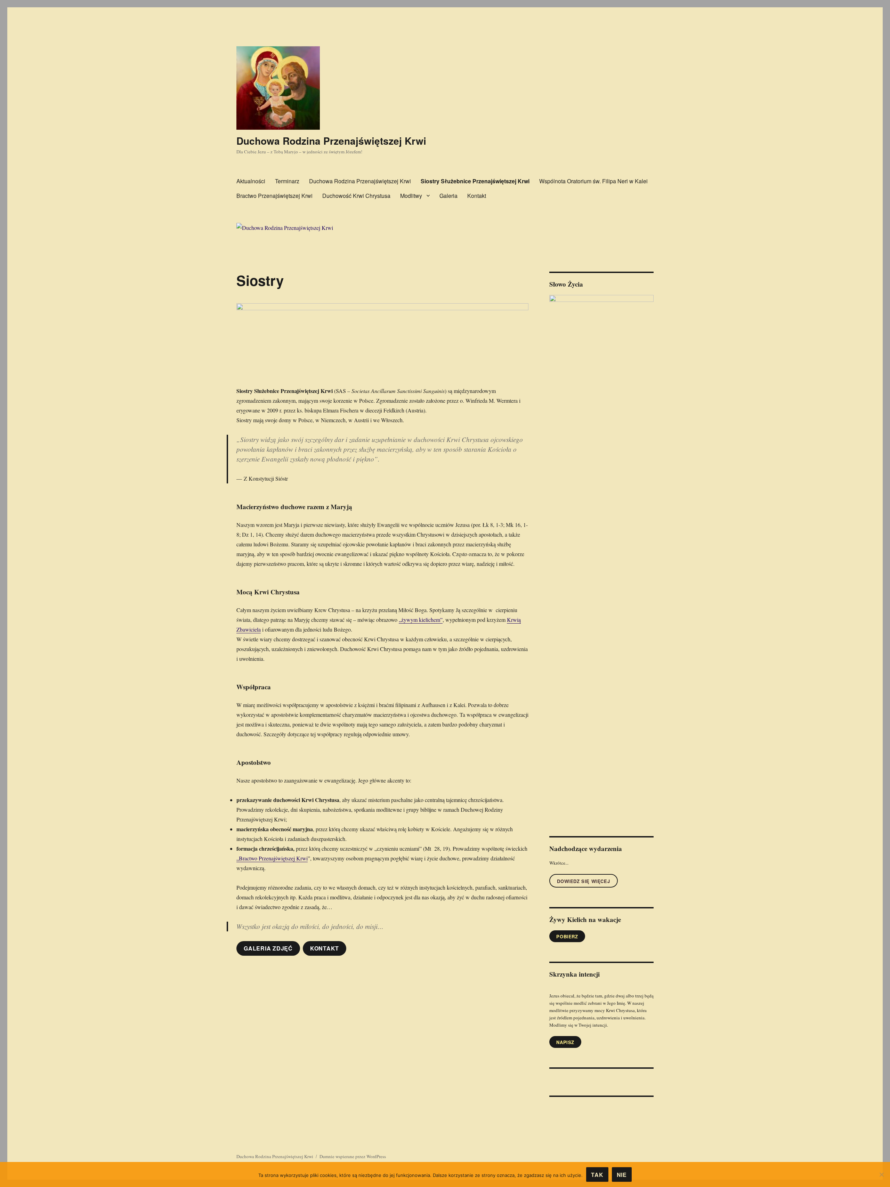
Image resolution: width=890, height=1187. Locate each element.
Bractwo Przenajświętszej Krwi (274, 196)
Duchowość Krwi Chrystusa (356, 196)
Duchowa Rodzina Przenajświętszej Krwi (331, 141)
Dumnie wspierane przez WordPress (352, 1156)
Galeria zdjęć (268, 948)
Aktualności (250, 181)
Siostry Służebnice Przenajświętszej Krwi (475, 181)
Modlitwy (411, 196)
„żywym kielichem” (421, 619)
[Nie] (881, 1174)
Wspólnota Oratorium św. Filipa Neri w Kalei (593, 181)
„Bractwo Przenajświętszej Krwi (272, 858)
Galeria (448, 196)
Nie (622, 1175)
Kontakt (476, 196)
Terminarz (287, 181)
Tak (597, 1175)
